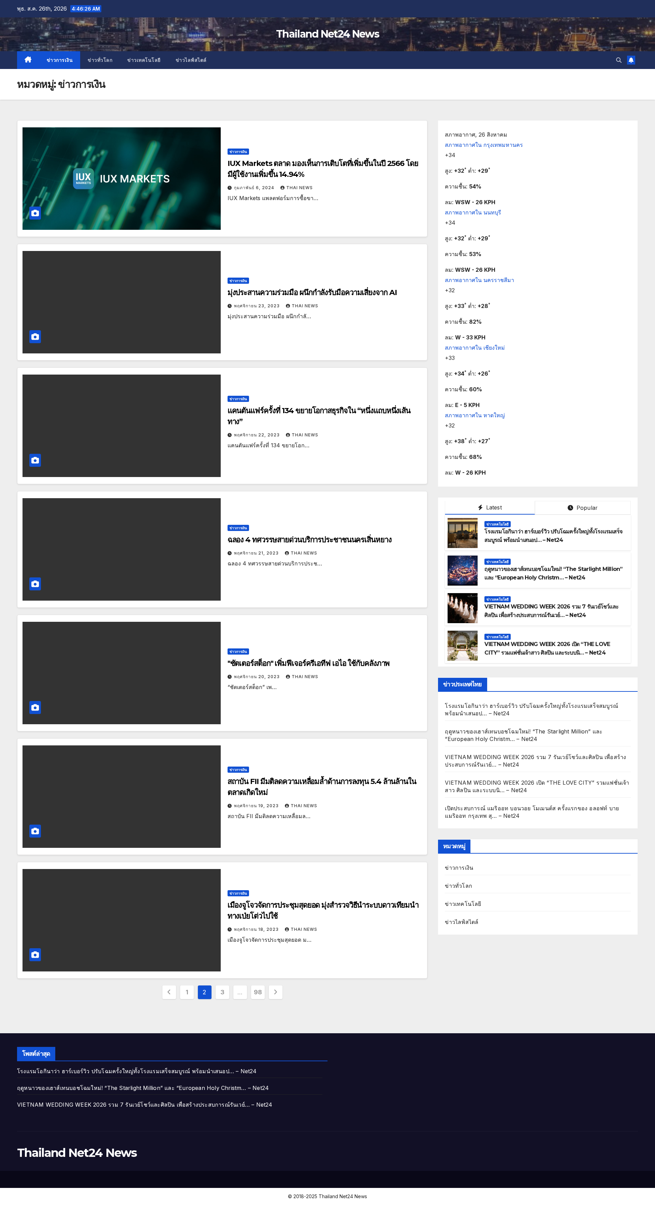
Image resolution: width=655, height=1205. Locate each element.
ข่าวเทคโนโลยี (144, 60)
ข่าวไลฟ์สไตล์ (191, 60)
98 (258, 992)
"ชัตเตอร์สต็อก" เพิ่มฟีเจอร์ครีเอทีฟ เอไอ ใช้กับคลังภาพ (309, 663)
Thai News (299, 187)
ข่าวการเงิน (60, 60)
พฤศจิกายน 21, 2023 (257, 553)
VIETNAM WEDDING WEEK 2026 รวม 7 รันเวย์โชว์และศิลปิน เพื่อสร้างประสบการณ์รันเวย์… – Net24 (145, 1104)
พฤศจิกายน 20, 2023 (257, 676)
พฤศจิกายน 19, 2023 (257, 805)
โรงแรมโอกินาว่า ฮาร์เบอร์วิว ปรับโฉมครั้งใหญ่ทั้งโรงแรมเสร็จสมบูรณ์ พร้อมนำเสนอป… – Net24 (137, 1071)
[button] (619, 60)
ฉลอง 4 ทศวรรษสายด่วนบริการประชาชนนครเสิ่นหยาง (310, 539)
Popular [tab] (586, 507)
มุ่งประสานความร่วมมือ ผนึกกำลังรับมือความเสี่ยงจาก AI (312, 292)
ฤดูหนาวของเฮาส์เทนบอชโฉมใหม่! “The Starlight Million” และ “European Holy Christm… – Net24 (143, 1087)
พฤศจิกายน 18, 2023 (257, 929)
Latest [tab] (492, 507)
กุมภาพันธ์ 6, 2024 (255, 187)
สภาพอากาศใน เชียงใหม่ (475, 347)
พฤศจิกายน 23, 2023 (257, 305)
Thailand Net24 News (327, 34)
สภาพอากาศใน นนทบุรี (473, 212)
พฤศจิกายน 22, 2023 (257, 434)
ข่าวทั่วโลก (100, 60)
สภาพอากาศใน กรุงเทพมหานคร (484, 144)
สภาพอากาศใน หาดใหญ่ (475, 415)
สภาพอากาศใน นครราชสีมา (479, 280)
